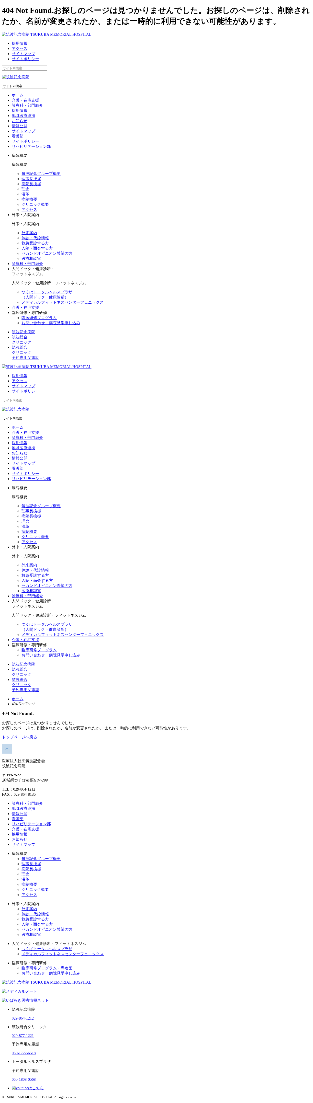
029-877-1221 (23, 1036)
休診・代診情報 (35, 238)
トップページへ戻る (19, 737)
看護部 (17, 136)
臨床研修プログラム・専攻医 (47, 968)
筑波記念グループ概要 (41, 174)
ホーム (17, 95)
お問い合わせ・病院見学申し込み (51, 323)
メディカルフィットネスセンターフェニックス (63, 302)
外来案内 (29, 233)
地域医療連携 (23, 116)
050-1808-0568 (24, 1079)
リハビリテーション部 (31, 146)
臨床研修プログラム (39, 318)
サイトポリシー (25, 59)
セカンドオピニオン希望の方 (47, 253)
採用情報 (19, 43)
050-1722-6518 (24, 1053)
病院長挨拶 (31, 184)
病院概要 (29, 199)
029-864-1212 (23, 1018)
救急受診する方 (35, 243)
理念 (25, 189)
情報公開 (19, 126)
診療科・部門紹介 (27, 105)
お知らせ (19, 121)
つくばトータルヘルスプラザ (47, 949)
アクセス (19, 48)
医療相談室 (31, 258)
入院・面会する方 (37, 248)
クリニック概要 (35, 204)
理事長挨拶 (31, 179)
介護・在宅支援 (25, 100)
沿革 (25, 194)
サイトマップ (23, 54)
